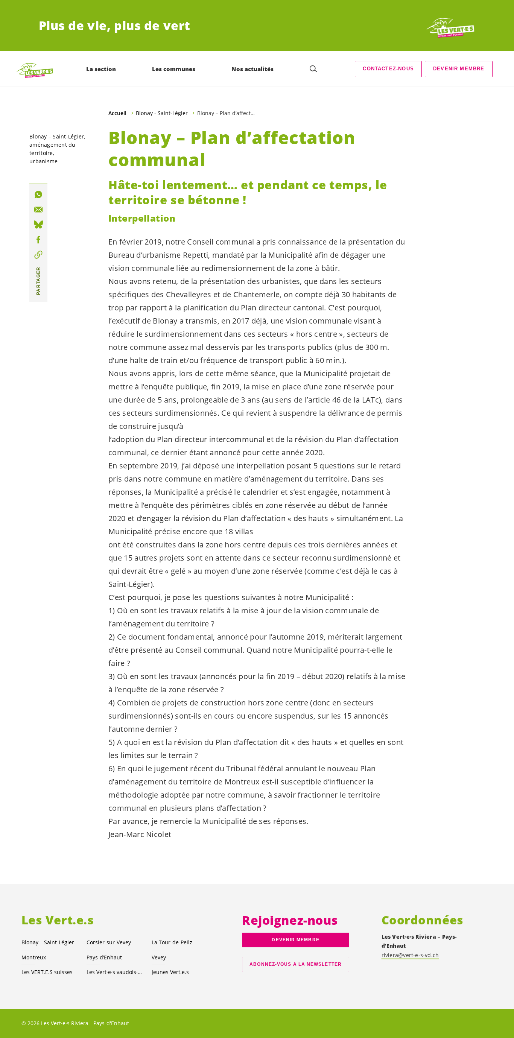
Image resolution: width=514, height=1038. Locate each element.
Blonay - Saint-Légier (162, 113)
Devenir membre (458, 68)
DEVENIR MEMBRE (295, 939)
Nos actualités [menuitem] (252, 69)
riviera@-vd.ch (410, 955)
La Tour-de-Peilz (172, 942)
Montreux (33, 957)
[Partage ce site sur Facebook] (38, 239)
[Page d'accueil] (447, 25)
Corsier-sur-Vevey (109, 942)
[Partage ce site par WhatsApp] (38, 194)
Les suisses (47, 972)
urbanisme (43, 161)
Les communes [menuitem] (173, 69)
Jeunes (170, 972)
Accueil (117, 113)
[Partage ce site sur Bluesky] (38, 224)
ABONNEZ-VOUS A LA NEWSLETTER (295, 964)
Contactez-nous (388, 68)
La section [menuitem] (101, 69)
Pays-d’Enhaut (104, 957)
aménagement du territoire (52, 149)
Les (115, 972)
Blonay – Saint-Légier (56, 136)
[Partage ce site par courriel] (38, 209)
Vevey (159, 957)
